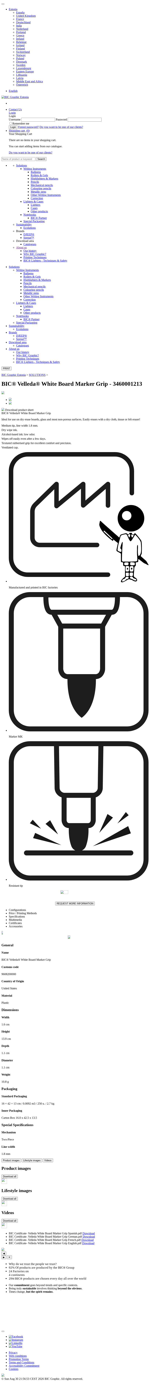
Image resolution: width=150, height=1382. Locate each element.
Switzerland (23, 51)
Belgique (21, 42)
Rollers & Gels (39, 175)
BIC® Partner (39, 217)
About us (21, 247)
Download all (9, 1176)
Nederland (22, 28)
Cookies (13, 1369)
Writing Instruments (34, 168)
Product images (11, 1160)
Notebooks (29, 214)
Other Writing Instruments (46, 195)
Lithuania (21, 74)
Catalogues (29, 244)
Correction (37, 198)
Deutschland (23, 22)
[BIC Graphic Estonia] (15, 97)
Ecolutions (29, 227)
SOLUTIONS (37, 374)
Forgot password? (28, 127)
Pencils (35, 181)
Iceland (20, 45)
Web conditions (18, 1355)
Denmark (21, 61)
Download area (18, 342)
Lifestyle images (32, 1160)
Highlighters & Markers (44, 178)
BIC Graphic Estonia (13, 374)
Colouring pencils (41, 188)
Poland (20, 58)
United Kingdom (26, 15)
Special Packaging (34, 221)
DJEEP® (28, 234)
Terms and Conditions (21, 1362)
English (13, 90)
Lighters (35, 204)
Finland (20, 48)
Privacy (13, 1352)
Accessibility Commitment (24, 1365)
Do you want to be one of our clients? (61, 127)
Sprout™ (28, 237)
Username (14, 119)
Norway (21, 55)
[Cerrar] (2, 1331)
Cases (34, 208)
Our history (30, 250)
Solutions (21, 165)
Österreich (22, 84)
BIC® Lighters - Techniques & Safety (45, 260)
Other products (39, 211)
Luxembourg (23, 68)
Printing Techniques (34, 257)
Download (88, 1233)
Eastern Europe (25, 71)
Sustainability (24, 224)
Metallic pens (38, 191)
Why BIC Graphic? (34, 254)
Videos (48, 1160)
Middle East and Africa (29, 81)
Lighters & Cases (33, 201)
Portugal (21, 32)
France (20, 19)
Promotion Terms (19, 1359)
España (20, 12)
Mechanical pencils (42, 185)
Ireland (20, 38)
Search (41, 159)
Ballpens (36, 172)
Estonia (13, 9)
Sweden (20, 65)
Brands (13, 332)
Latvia (19, 78)
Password (61, 119)
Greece (20, 35)
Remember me (20, 123)
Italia (19, 25)
